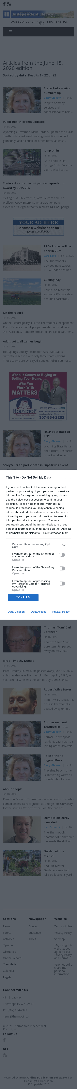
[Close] (69, 478)
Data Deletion (16, 611)
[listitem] (38, 545)
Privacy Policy (60, 611)
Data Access (38, 611)
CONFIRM (23, 597)
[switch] (62, 555)
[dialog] (38, 544)
